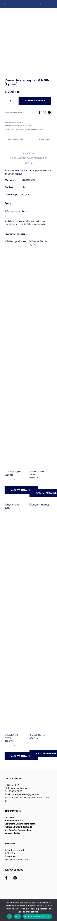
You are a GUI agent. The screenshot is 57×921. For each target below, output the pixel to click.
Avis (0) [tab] (29, 163)
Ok (9, 916)
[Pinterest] (50, 113)
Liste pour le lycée (23, 126)
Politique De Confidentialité (18, 827)
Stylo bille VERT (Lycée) (11, 736)
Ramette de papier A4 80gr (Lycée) (29, 129)
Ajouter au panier (21, 490)
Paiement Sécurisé (14, 820)
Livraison (9, 817)
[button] (38, 3)
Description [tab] (28, 154)
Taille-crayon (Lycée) (13, 471)
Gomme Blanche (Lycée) (36, 473)
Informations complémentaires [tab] (28, 158)
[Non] (53, 909)
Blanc (24, 187)
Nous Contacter (12, 833)
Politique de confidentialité (37, 916)
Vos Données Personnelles (18, 830)
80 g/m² (26, 194)
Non (17, 916)
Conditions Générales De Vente (20, 823)
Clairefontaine (28, 180)
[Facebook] (40, 113)
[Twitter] (45, 113)
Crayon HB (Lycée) (37, 735)
